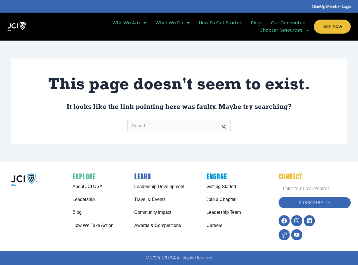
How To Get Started (220, 23)
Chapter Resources (281, 30)
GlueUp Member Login (331, 6)
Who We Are (126, 23)
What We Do (169, 23)
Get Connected (288, 23)
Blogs (257, 23)
